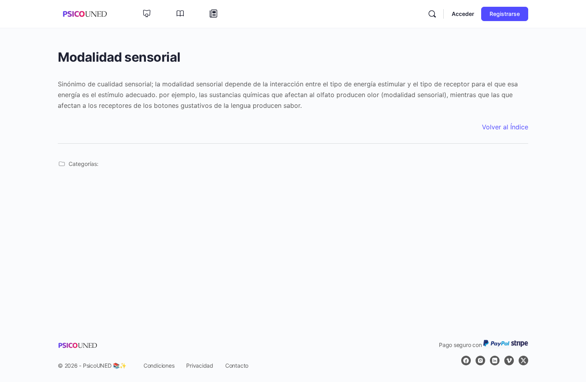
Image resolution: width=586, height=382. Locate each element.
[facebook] (466, 360)
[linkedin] (494, 360)
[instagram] (480, 360)
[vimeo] (509, 360)
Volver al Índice (505, 127)
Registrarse (505, 13)
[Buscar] (432, 14)
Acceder (463, 13)
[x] (523, 360)
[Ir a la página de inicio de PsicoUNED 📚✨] (85, 13)
